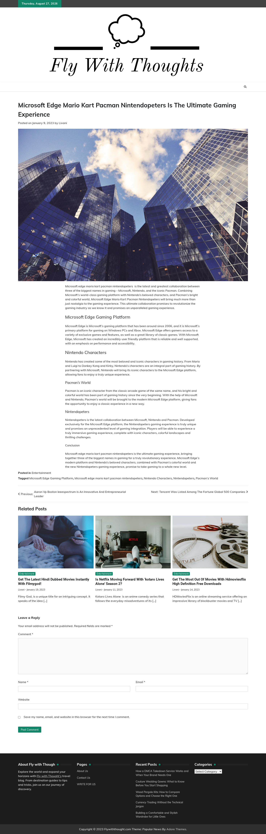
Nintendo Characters (158, 478)
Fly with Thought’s (49, 776)
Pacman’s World (207, 478)
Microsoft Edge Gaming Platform (51, 478)
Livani (63, 123)
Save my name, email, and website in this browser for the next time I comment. (77, 717)
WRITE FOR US (86, 784)
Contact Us (83, 777)
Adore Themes (176, 829)
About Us (82, 771)
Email (140, 682)
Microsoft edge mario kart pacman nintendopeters (108, 478)
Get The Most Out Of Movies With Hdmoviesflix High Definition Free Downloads (209, 581)
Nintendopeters (183, 478)
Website (23, 699)
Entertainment (41, 473)
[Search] (245, 86)
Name (23, 682)
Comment (25, 634)
